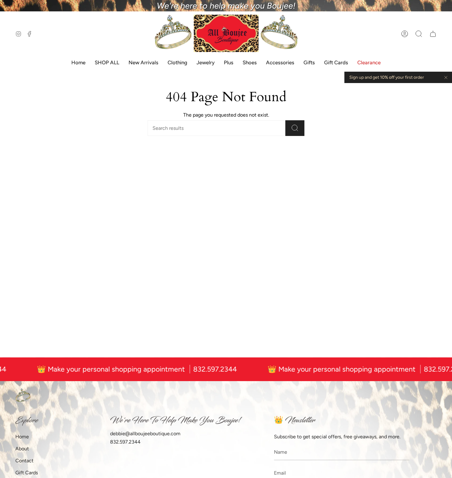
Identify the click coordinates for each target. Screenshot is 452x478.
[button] (419, 33)
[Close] (446, 77)
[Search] (294, 128)
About (22, 449)
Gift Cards (26, 473)
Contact (24, 461)
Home (22, 437)
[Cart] (433, 33)
